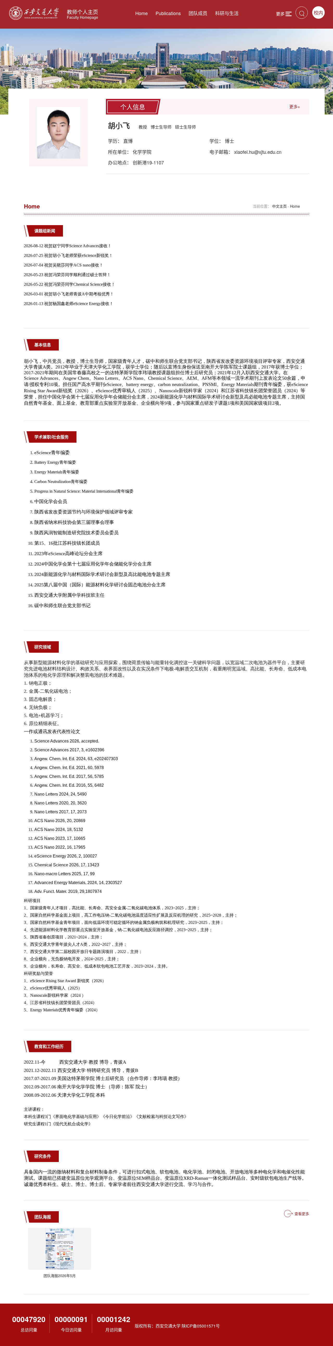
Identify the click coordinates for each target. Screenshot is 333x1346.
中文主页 (279, 206)
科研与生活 (227, 13)
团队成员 (198, 13)
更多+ (294, 107)
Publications (168, 13)
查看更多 (301, 1213)
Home (141, 13)
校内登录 (318, 14)
